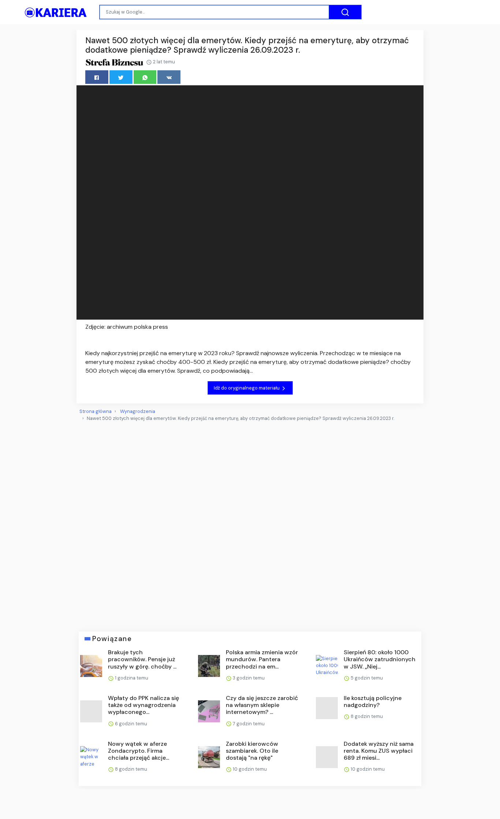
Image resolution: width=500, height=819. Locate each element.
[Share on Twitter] (121, 77)
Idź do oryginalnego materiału (247, 388)
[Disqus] (250, 523)
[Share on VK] (168, 77)
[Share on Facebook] (96, 77)
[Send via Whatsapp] (145, 77)
